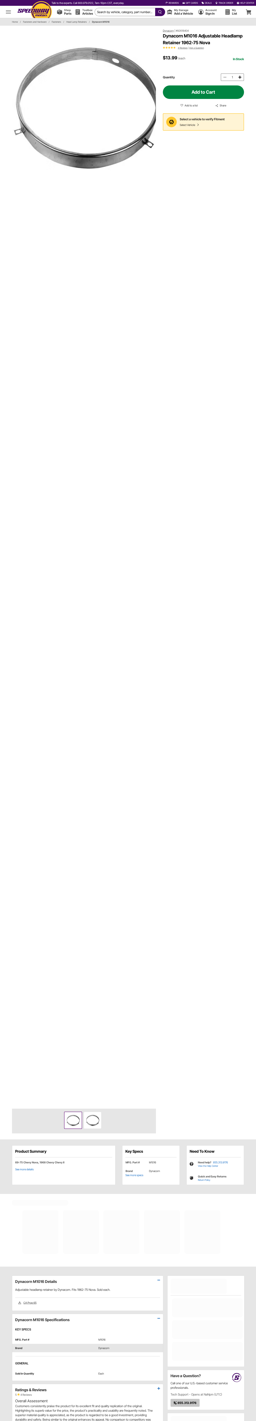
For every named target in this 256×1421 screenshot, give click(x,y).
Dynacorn (168, 30)
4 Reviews (183, 47)
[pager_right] (152, 567)
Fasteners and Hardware (34, 21)
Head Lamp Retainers (76, 21)
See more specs (134, 1175)
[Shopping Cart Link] (248, 12)
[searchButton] (159, 12)
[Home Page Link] (34, 12)
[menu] (8, 12)
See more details (24, 1169)
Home (15, 21)
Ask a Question (196, 47)
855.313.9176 (220, 1162)
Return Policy (204, 1180)
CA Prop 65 (30, 1302)
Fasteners (56, 21)
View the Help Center (208, 1165)
